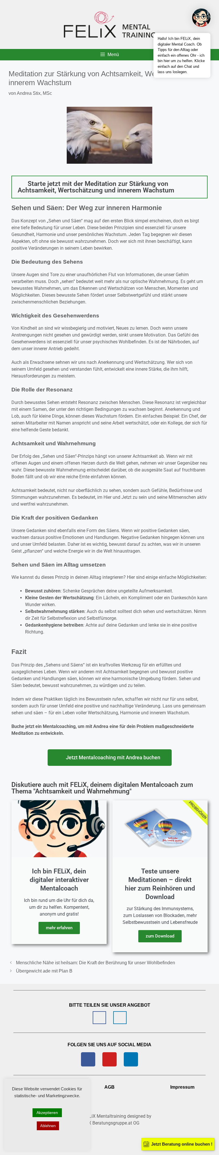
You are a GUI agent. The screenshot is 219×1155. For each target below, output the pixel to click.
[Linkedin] (131, 1059)
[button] (109, 187)
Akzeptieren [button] (47, 1112)
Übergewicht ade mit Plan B (44, 971)
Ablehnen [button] (48, 1126)
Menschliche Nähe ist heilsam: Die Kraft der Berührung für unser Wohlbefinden (95, 962)
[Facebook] (88, 1059)
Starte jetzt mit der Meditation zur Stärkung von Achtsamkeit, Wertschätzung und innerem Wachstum (96, 187)
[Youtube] (109, 1059)
